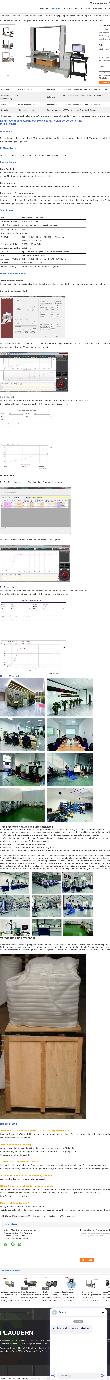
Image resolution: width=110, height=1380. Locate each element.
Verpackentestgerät (68, 1216)
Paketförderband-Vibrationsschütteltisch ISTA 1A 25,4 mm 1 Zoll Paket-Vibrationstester (31, 1297)
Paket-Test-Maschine (32, 16)
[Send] (103, 1375)
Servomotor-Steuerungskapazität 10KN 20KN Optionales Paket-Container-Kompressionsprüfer (91, 1299)
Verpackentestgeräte (52, 1216)
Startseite (43, 9)
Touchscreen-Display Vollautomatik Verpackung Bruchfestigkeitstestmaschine (71, 1297)
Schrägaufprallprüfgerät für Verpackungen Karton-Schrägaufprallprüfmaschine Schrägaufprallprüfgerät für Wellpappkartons (10, 1299)
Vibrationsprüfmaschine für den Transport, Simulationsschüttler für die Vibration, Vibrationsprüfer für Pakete (51, 1299)
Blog (88, 9)
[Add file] (53, 1375)
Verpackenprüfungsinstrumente (30, 1216)
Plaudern (97, 9)
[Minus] (103, 1312)
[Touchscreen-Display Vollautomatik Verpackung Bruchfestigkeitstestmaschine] (71, 1283)
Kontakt (78, 9)
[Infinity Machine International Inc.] (16, 8)
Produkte (55, 9)
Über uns (67, 9)
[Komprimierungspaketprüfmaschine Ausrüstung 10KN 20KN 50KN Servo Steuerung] (7, 44)
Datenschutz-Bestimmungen (14, 1378)
